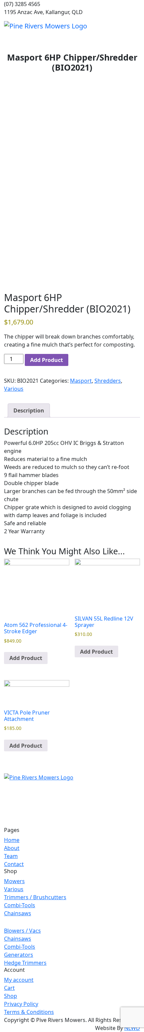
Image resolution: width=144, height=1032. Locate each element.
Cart (9, 988)
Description (28, 410)
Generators (18, 954)
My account (18, 979)
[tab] (29, 410)
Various (13, 388)
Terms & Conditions (29, 1012)
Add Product (46, 360)
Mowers (14, 881)
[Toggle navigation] (135, 25)
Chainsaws (17, 913)
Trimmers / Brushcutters (35, 897)
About (11, 848)
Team (11, 856)
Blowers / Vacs (22, 930)
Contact (14, 864)
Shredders (107, 380)
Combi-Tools (19, 905)
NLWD (132, 1028)
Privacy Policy (21, 1004)
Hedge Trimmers (25, 962)
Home (11, 840)
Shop (10, 996)
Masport (81, 380)
